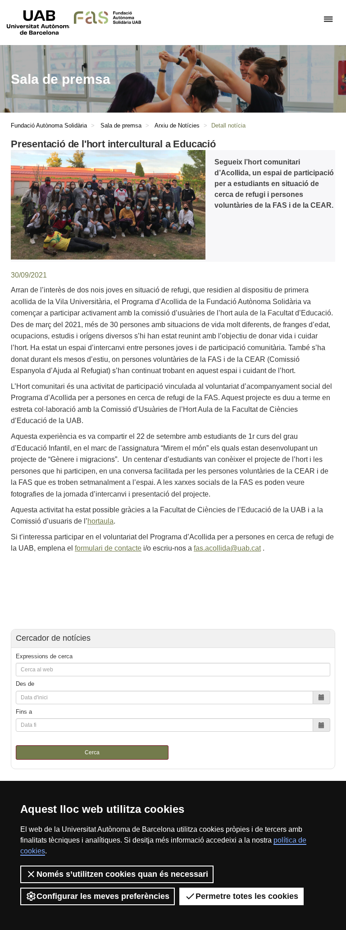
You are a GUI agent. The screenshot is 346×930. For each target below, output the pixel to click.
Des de (25, 683)
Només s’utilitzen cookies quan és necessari (122, 874)
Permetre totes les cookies (247, 896)
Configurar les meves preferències (102, 896)
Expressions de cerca (44, 656)
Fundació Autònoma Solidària (49, 125)
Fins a (24, 711)
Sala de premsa (120, 125)
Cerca (92, 752)
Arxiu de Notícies (177, 125)
